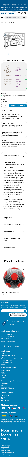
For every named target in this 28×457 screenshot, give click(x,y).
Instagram (6, 395)
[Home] (2, 23)
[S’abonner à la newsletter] (25, 311)
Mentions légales (5, 387)
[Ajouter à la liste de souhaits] (23, 269)
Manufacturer (9, 248)
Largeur (3, 99)
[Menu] (2, 17)
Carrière (3, 375)
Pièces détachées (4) (12, 224)
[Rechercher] (24, 17)
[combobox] (13, 17)
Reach (3, 364)
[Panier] (25, 13)
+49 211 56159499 (6, 338)
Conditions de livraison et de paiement (11, 359)
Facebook (6, 398)
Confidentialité (5, 383)
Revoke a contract (11, 346)
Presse (3, 377)
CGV (2, 385)
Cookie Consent (5, 445)
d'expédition (4, 421)
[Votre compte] (22, 13)
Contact (3, 353)
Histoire (3, 373)
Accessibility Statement (7, 388)
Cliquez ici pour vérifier (19, 315)
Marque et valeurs (6, 370)
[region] (14, 278)
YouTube (6, 400)
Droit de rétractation (6, 360)
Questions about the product (12, 239)
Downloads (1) (9, 231)
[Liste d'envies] (18, 13)
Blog (2, 372)
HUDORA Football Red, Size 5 (10, 292)
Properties (8, 218)
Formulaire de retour (6, 362)
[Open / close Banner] (14, 10)
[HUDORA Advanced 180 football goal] (14, 39)
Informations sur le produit (11, 157)
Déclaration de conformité (8, 355)
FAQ (2, 357)
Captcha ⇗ (23, 316)
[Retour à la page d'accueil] (7, 13)
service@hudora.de (10, 341)
